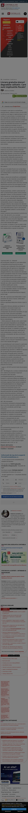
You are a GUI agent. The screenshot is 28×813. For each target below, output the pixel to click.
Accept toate (14, 809)
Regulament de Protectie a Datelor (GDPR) (11, 805)
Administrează (8, 811)
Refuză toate (20, 811)
